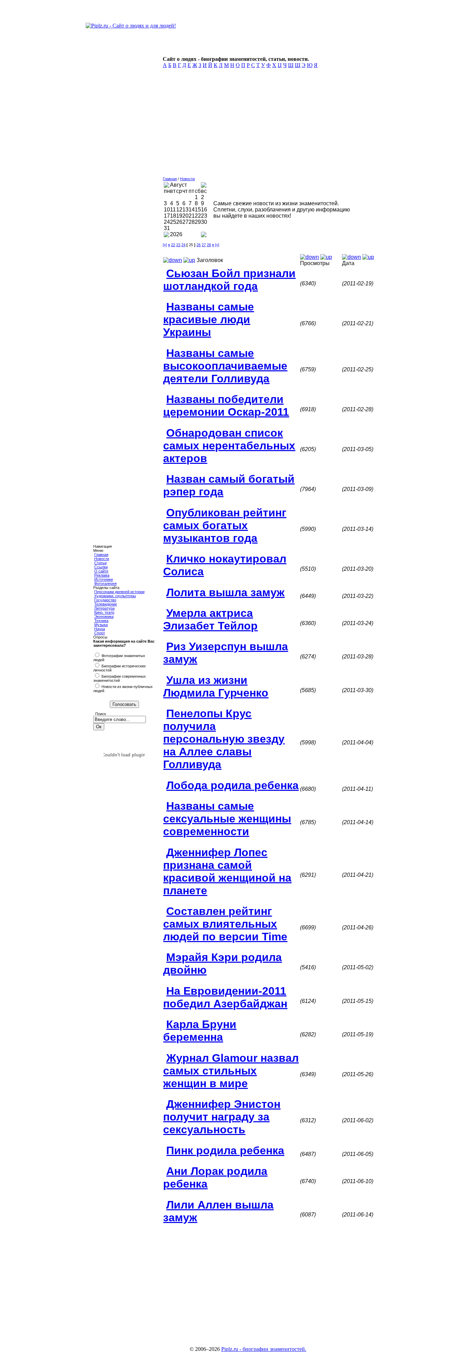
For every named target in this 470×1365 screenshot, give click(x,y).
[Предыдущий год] (166, 235)
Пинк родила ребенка (225, 1150)
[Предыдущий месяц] (166, 186)
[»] (217, 245)
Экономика (104, 616)
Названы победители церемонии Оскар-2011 (226, 405)
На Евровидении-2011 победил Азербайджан (225, 997)
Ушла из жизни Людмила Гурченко (215, 686)
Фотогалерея (105, 583)
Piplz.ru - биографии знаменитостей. (263, 1349)
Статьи (100, 563)
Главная (101, 555)
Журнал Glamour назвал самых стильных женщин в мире (231, 1071)
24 (183, 245)
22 (173, 245)
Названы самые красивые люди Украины (208, 319)
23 (178, 245)
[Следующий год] (203, 235)
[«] (165, 245)
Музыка (101, 625)
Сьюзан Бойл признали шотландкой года (229, 279)
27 (204, 245)
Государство (105, 600)
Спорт (99, 633)
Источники (103, 579)
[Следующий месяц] (203, 186)
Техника (101, 621)
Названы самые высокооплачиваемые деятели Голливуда (225, 366)
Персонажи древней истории (119, 592)
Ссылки (101, 567)
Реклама (101, 575)
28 (209, 245)
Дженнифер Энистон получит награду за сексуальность (221, 1117)
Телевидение (105, 604)
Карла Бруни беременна (199, 1030)
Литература (104, 608)
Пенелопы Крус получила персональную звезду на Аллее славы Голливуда (224, 739)
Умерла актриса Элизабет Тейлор (210, 619)
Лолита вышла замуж (225, 592)
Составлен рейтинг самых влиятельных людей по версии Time (225, 924)
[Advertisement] (269, 124)
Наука (99, 629)
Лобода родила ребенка (232, 785)
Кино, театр (104, 612)
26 (198, 245)
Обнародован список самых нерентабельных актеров (229, 446)
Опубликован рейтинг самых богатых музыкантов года (224, 525)
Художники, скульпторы (115, 596)
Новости (101, 559)
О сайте (101, 571)
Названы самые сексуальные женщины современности (227, 819)
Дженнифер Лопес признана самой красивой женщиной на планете (227, 871)
